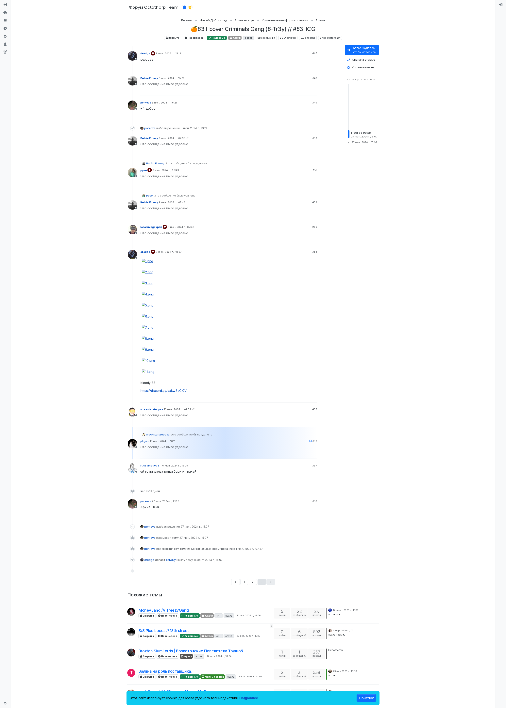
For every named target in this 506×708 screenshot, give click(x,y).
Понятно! (366, 698)
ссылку (171, 559)
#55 (314, 409)
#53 (314, 226)
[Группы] (5, 52)
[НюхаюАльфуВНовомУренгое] (330, 630)
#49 (314, 102)
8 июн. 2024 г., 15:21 (171, 78)
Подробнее (248, 698)
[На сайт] (5, 5)
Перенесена (195, 37)
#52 (314, 202)
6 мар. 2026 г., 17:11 (344, 630)
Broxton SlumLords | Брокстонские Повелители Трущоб (190, 651)
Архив (236, 37)
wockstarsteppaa (151, 409)
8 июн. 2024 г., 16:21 (164, 102)
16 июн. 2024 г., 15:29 (174, 465)
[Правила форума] (5, 20)
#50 (314, 138)
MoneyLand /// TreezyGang (163, 610)
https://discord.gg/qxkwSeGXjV (163, 391)
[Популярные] (5, 36)
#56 (314, 441)
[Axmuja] (330, 610)
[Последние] (5, 28)
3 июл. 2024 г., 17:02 (250, 676)
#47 (314, 53)
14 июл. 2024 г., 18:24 (219, 656)
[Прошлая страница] (235, 582)
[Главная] (5, 12)
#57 (314, 465)
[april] (131, 612)
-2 (306, 478)
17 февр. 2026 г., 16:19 (346, 610)
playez (144, 441)
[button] (5, 703)
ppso (143, 170)
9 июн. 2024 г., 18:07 (169, 251)
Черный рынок (214, 676)
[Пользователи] (5, 44)
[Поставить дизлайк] (313, 66)
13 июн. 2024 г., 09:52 (177, 409)
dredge (145, 53)
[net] (131, 652)
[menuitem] (500, 5)
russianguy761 (150, 465)
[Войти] (500, 5)
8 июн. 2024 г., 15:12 (168, 53)
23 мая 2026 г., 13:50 (345, 671)
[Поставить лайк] (299, 66)
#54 (314, 251)
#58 (314, 501)
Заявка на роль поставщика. (165, 671)
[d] (330, 671)
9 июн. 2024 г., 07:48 (181, 226)
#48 (314, 78)
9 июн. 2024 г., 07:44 (172, 202)
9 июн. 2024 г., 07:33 (172, 138)
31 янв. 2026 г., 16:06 (249, 615)
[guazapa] (131, 632)
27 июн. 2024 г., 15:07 (165, 501)
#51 (315, 169)
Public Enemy (149, 78)
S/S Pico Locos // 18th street (163, 630)
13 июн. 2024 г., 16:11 (162, 441)
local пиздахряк (151, 226)
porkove (145, 102)
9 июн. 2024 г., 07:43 (166, 170)
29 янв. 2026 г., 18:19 (249, 635)
